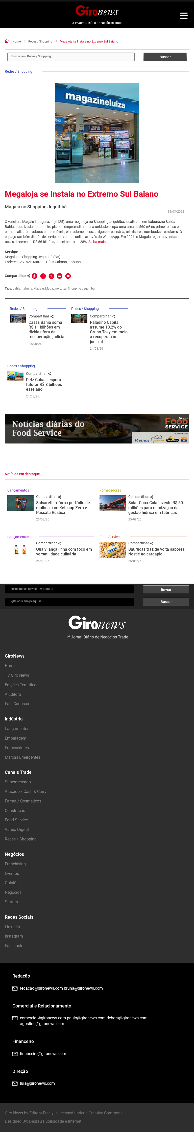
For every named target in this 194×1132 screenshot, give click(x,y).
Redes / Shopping (40, 41)
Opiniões (12, 882)
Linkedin (12, 926)
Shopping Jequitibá (81, 288)
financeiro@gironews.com (43, 1053)
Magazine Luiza (56, 288)
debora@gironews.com (127, 1018)
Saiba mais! (97, 242)
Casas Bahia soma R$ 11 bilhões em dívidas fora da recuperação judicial (47, 329)
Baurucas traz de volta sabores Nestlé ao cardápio (156, 551)
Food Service (109, 537)
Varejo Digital (17, 829)
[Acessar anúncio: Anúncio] (97, 429)
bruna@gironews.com (83, 988)
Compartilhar (39, 316)
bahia (16, 288)
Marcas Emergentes (22, 757)
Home (16, 41)
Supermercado (18, 782)
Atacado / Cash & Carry (25, 791)
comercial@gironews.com (43, 1018)
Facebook (13, 945)
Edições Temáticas (21, 684)
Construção (15, 810)
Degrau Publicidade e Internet (55, 1121)
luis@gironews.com (37, 1083)
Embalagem (15, 738)
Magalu (39, 288)
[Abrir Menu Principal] (184, 16)
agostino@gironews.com (42, 1023)
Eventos (12, 873)
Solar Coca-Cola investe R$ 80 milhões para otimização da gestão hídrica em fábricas (155, 507)
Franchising (15, 864)
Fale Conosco (17, 703)
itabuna (27, 288)
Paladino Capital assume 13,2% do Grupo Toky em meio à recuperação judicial (109, 332)
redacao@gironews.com (41, 988)
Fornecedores (110, 490)
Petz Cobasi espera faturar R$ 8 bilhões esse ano (44, 384)
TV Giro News (17, 675)
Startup (11, 902)
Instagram (14, 936)
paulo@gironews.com (86, 1018)
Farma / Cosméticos (23, 801)
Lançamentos (18, 490)
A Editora (13, 694)
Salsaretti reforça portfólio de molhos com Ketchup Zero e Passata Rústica (63, 507)
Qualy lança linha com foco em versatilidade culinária (64, 551)
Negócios (13, 892)
